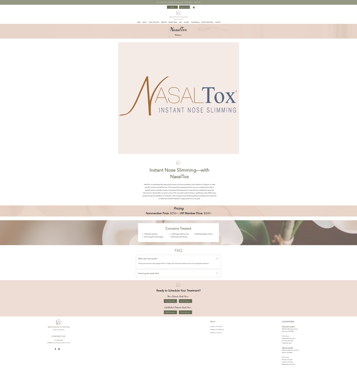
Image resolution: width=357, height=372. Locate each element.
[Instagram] (59, 349)
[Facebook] (55, 349)
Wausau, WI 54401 (287, 352)
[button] (194, 7)
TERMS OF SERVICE (217, 329)
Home (177, 35)
